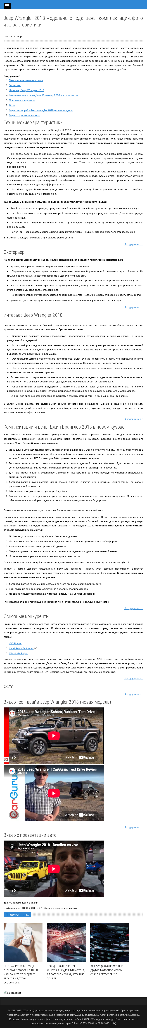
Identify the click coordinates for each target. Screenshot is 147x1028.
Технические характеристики (26, 80)
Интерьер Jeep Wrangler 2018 (26, 90)
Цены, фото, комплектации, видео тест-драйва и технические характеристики (76, 1010)
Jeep (19, 36)
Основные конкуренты (22, 100)
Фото (12, 105)
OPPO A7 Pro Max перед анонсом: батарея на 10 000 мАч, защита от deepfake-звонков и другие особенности (21, 974)
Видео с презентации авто (24, 115)
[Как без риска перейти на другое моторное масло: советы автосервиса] (110, 942)
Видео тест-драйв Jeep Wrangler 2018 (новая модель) (41, 110)
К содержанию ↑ (133, 244)
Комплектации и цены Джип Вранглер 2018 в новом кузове (43, 95)
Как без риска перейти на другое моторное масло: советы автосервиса (106, 970)
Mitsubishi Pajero (18, 653)
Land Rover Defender (21, 648)
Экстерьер (15, 85)
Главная (8, 36)
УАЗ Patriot (15, 643)
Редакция (14, 1019)
